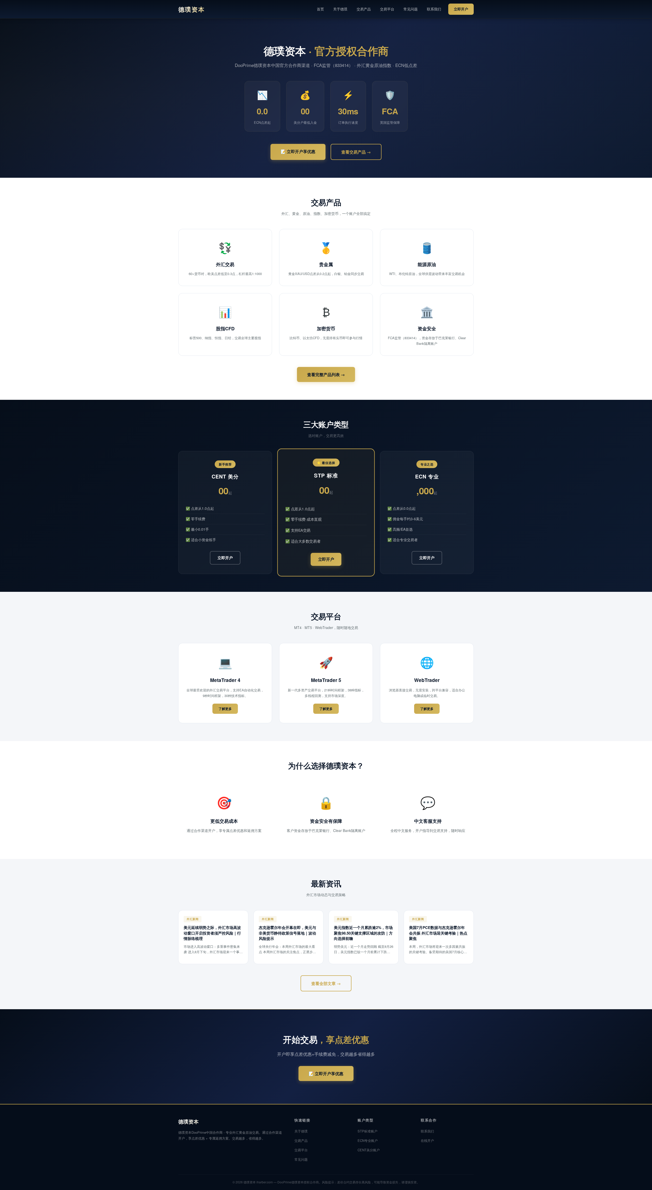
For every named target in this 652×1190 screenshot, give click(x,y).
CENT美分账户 (369, 1149)
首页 (320, 8)
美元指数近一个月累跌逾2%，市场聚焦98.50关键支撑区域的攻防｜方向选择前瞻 (363, 933)
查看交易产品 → (356, 152)
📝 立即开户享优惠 (298, 151)
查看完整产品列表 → (326, 374)
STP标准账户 (367, 1131)
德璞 (191, 9)
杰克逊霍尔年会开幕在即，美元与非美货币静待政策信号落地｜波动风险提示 (287, 933)
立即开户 (461, 8)
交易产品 (364, 8)
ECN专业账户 (368, 1140)
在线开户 (427, 1140)
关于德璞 (340, 8)
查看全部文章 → (326, 983)
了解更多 (225, 708)
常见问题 (410, 8)
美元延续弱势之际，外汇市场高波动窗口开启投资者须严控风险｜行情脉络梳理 (212, 933)
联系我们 (434, 8)
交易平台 (387, 8)
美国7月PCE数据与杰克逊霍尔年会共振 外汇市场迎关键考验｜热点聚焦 (438, 933)
